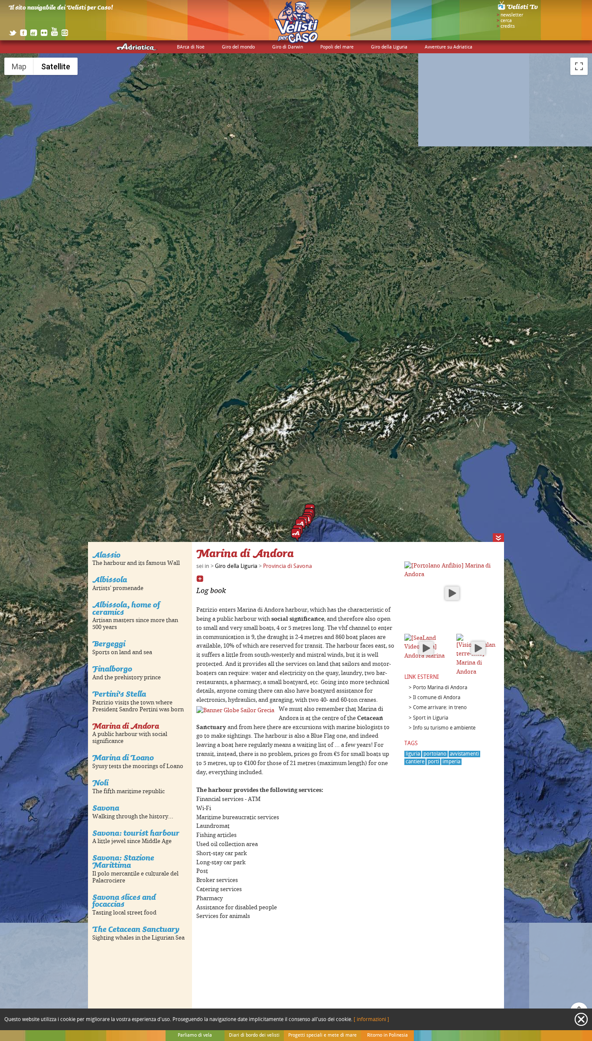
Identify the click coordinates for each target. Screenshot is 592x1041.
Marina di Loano (123, 757)
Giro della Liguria (389, 47)
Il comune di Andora (436, 697)
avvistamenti (464, 754)
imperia (451, 762)
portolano (434, 754)
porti (433, 762)
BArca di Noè (191, 47)
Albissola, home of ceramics (126, 608)
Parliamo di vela (195, 1035)
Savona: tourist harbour (135, 833)
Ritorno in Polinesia (387, 1035)
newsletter (512, 15)
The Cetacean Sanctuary (135, 929)
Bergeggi (108, 643)
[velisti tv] (518, 9)
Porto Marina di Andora (440, 688)
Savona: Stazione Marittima (123, 861)
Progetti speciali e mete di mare (322, 1035)
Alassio (106, 555)
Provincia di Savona (287, 566)
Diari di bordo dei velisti (254, 1035)
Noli (100, 782)
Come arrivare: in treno (440, 707)
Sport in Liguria (430, 718)
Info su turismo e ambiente (444, 728)
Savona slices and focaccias (124, 900)
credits (508, 26)
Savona (105, 808)
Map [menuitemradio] (19, 66)
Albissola (109, 579)
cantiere (415, 762)
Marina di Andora (125, 726)
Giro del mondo (238, 47)
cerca (506, 20)
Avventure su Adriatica (448, 47)
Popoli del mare (337, 47)
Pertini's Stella (119, 694)
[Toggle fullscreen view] (579, 66)
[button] (296, 535)
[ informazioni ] (371, 1019)
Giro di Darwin (287, 47)
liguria (413, 754)
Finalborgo (112, 669)
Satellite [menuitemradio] (55, 66)
